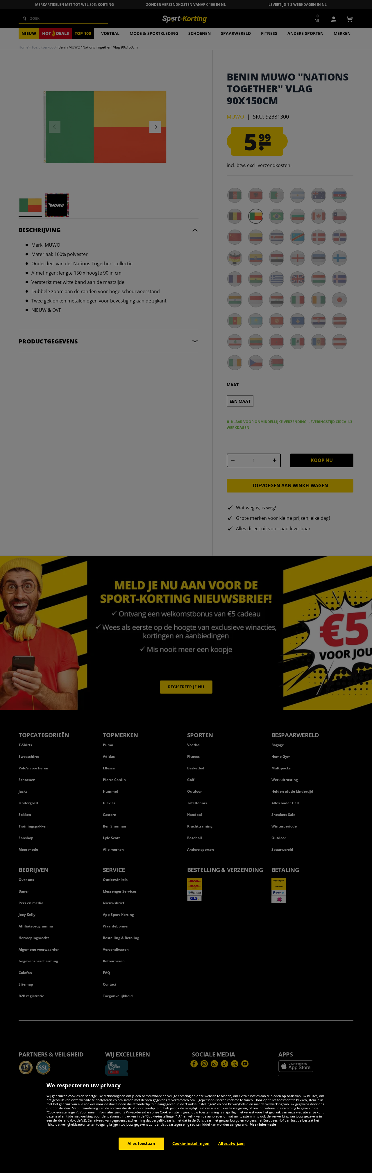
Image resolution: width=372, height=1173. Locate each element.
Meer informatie (263, 1124)
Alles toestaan (141, 1143)
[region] (186, 1124)
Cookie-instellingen (191, 1143)
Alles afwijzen (231, 1143)
